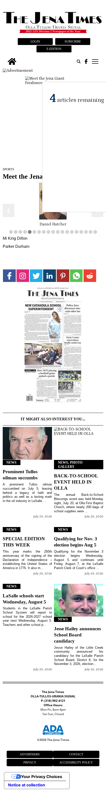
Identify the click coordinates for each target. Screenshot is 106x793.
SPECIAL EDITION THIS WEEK (24, 541)
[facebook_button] (86, 61)
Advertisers (30, 754)
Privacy (29, 762)
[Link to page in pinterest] (63, 275)
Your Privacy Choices (41, 776)
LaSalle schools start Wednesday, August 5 (24, 598)
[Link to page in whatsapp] (76, 275)
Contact (76, 754)
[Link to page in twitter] (36, 275)
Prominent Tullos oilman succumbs (20, 474)
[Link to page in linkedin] (49, 275)
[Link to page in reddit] (90, 275)
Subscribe (73, 41)
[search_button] (78, 61)
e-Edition (54, 49)
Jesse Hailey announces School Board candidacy (77, 635)
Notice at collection (26, 784)
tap (95, 61)
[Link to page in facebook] (9, 275)
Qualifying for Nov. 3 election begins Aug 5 (75, 541)
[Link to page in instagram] (23, 275)
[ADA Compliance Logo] (53, 735)
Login (35, 41)
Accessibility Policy (76, 762)
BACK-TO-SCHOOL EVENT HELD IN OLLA (76, 482)
